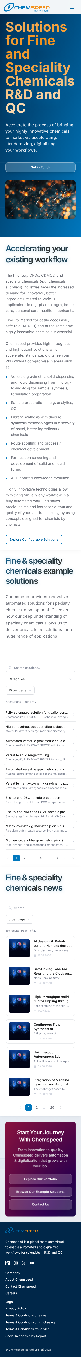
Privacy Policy (15, 1308)
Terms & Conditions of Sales (25, 1315)
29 (52, 1107)
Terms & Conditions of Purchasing (30, 1322)
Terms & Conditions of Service (27, 1329)
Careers (11, 1293)
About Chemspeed (19, 1279)
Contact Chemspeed (20, 1286)
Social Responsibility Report (25, 1336)
